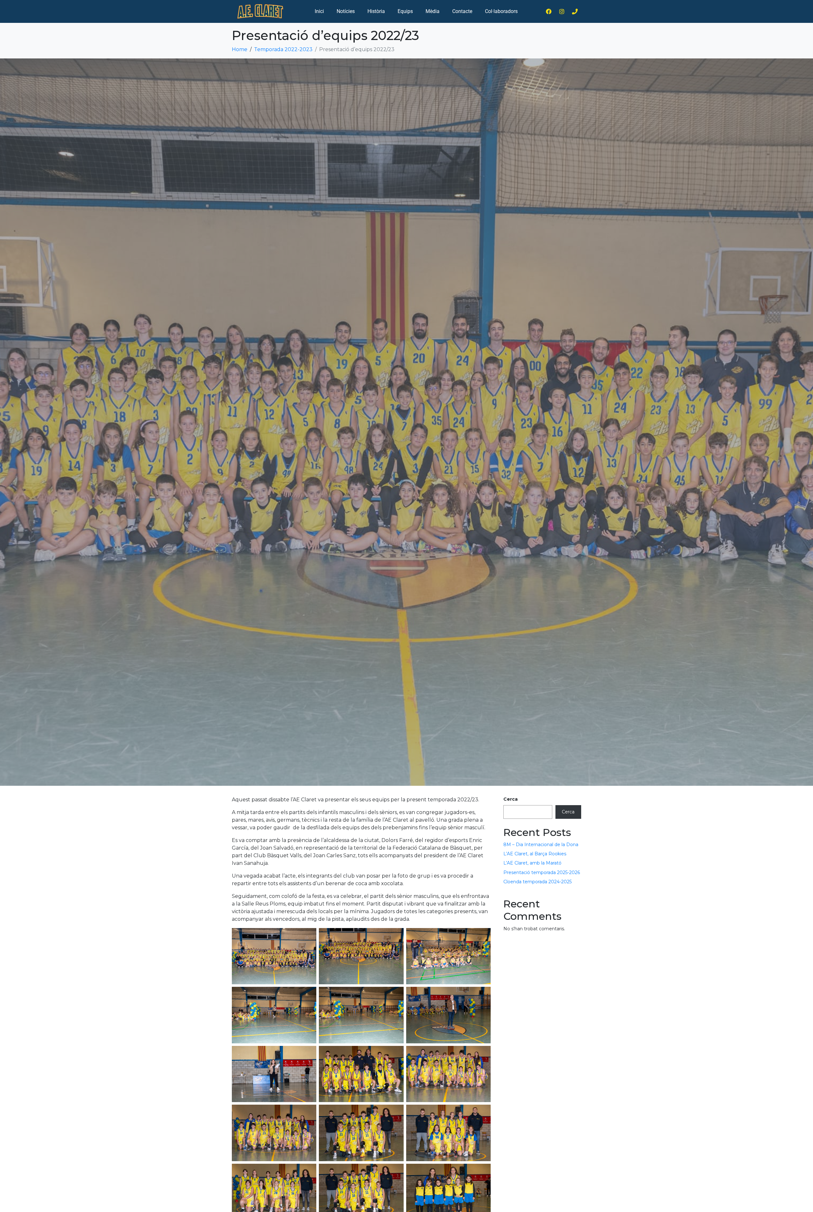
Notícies (346, 11)
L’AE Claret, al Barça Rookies (534, 854)
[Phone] (575, 11)
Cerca (510, 799)
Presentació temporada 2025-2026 (541, 872)
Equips (405, 11)
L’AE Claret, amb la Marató (532, 863)
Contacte (462, 11)
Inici (319, 11)
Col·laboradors (501, 11)
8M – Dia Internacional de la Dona (540, 844)
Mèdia (433, 11)
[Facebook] (548, 11)
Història (376, 11)
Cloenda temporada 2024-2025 (537, 882)
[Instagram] (562, 11)
